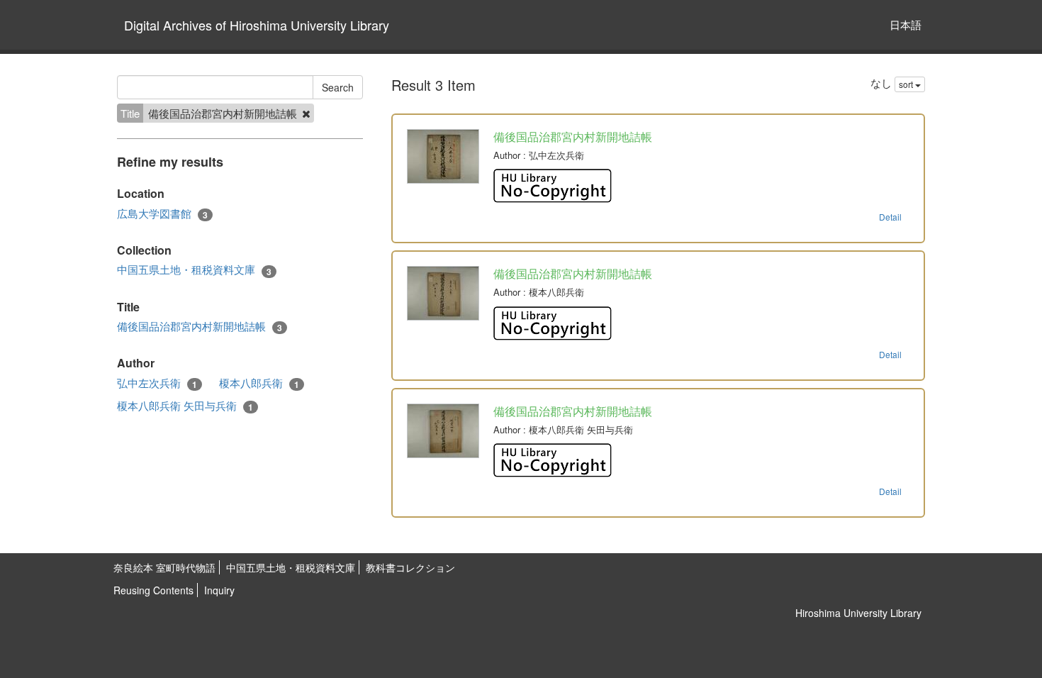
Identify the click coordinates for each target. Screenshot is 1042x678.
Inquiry (219, 590)
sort (907, 84)
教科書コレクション (410, 567)
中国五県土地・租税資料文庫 (194, 269)
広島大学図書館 (162, 213)
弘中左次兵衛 (157, 383)
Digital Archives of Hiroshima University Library (256, 25)
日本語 (905, 24)
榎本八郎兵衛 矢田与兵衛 (185, 405)
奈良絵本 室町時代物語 (164, 567)
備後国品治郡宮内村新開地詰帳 (199, 326)
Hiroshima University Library (858, 613)
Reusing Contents (153, 590)
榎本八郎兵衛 (259, 383)
